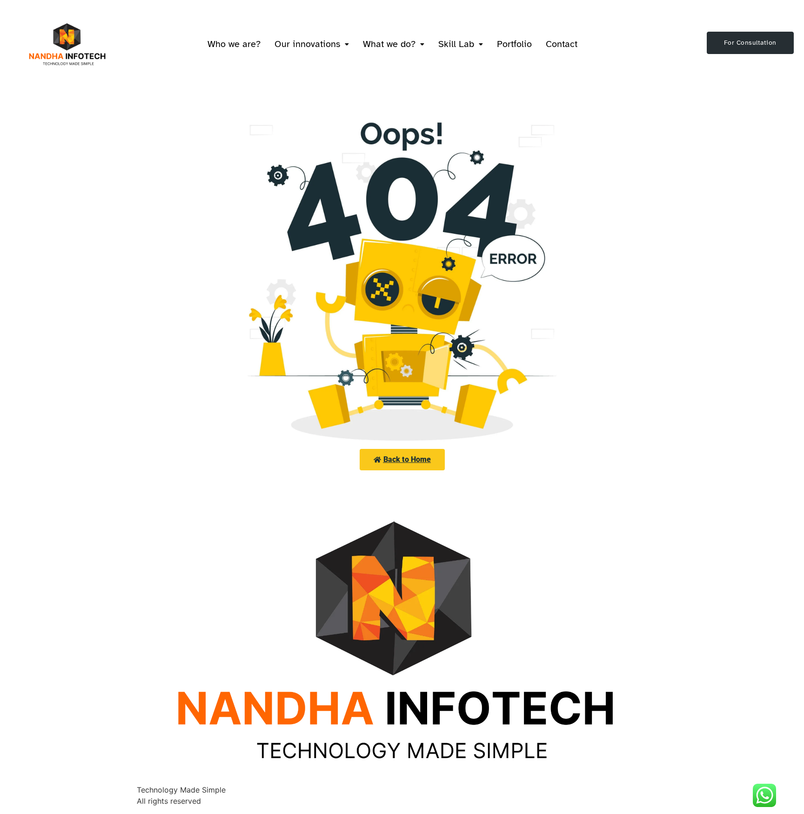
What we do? (389, 44)
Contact (561, 44)
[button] (312, 44)
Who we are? (234, 44)
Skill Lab (456, 44)
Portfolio (514, 44)
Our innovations (307, 44)
